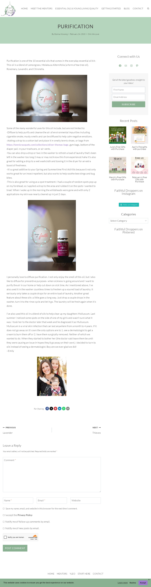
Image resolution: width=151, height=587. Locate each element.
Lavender (9, 430)
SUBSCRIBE (129, 104)
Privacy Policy (25, 515)
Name (8, 500)
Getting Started (111, 8)
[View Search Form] (148, 8)
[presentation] (117, 135)
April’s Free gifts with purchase (139, 148)
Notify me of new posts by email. (22, 528)
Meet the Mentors (41, 8)
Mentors (62, 573)
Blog (127, 8)
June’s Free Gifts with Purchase (117, 148)
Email (41, 500)
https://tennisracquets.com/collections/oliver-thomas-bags (38, 144)
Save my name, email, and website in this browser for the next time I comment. (42, 508)
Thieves (96, 430)
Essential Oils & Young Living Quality (76, 8)
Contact (138, 8)
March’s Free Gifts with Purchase (117, 178)
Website (76, 500)
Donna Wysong (61, 34)
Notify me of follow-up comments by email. (27, 521)
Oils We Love (93, 34)
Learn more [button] (123, 583)
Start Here (84, 573)
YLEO (72, 573)
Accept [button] (143, 583)
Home (24, 8)
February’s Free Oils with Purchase (139, 179)
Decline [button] (133, 583)
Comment (10, 460)
